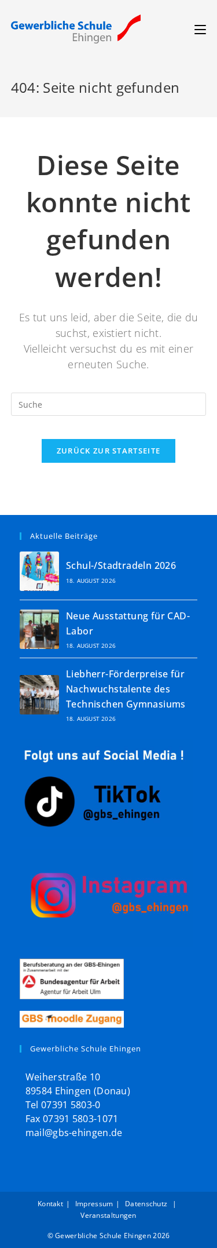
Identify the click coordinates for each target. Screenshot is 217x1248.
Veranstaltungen (108, 1215)
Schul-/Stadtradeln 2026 (121, 565)
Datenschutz (147, 1204)
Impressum (94, 1204)
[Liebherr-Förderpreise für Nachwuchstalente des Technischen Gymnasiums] (39, 694)
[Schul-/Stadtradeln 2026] (39, 571)
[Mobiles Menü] (200, 29)
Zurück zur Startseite (108, 450)
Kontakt (50, 1204)
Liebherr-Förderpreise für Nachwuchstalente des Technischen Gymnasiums (126, 688)
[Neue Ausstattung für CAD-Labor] (39, 629)
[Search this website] (109, 403)
